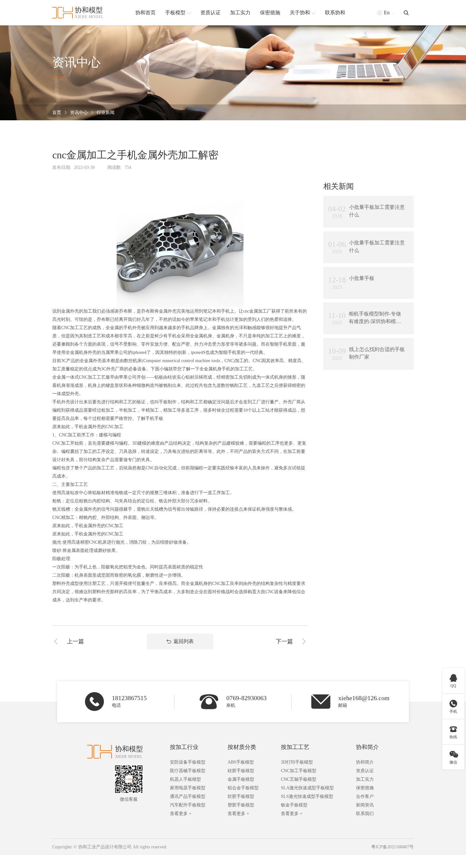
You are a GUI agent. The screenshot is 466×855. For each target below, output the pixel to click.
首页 (56, 112)
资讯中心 (79, 112)
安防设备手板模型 (187, 762)
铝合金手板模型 (243, 787)
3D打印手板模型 (297, 762)
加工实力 (365, 779)
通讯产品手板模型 (187, 796)
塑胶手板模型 (241, 805)
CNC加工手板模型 (298, 770)
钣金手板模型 (294, 805)
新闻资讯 (365, 805)
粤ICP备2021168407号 (392, 847)
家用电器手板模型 (187, 787)
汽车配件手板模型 (187, 805)
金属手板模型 (241, 779)
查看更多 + (180, 813)
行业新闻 (105, 112)
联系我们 (365, 813)
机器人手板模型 (185, 779)
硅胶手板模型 (241, 770)
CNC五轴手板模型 (298, 779)
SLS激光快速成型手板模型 (307, 796)
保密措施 (365, 787)
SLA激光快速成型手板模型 (307, 787)
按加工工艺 (295, 747)
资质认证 (365, 770)
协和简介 (367, 747)
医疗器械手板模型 (187, 770)
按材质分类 (242, 747)
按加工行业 (184, 747)
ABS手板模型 (241, 762)
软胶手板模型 (241, 796)
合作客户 (365, 796)
